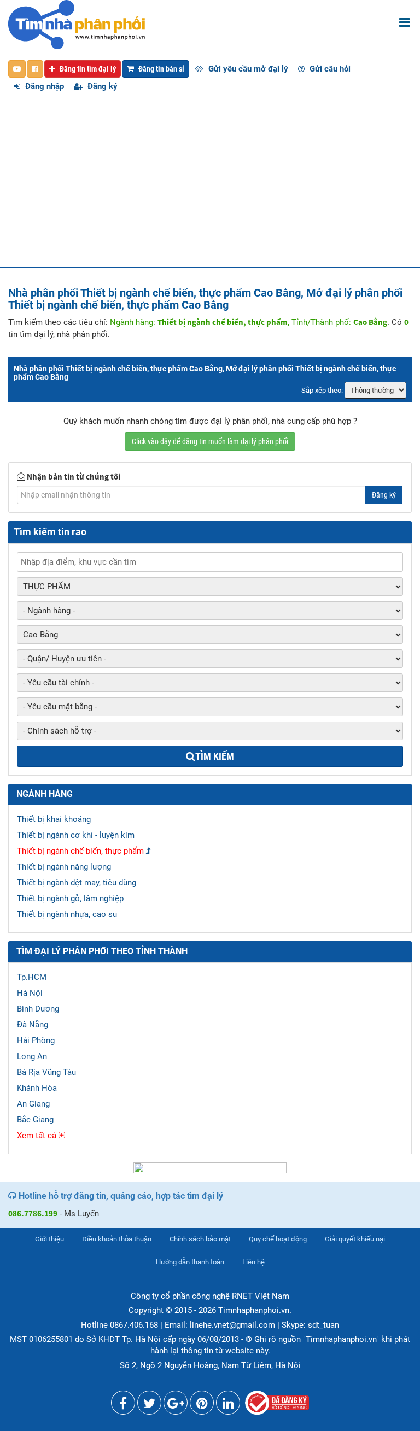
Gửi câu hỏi (329, 69)
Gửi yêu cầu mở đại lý (247, 69)
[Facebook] (123, 1405)
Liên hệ (253, 1262)
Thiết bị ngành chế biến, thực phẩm (80, 851)
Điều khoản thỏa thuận (116, 1239)
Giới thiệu (49, 1239)
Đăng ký (101, 86)
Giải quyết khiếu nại (355, 1239)
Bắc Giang (35, 1120)
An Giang (33, 1104)
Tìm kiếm (214, 756)
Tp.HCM (31, 977)
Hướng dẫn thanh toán (190, 1262)
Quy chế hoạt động (278, 1239)
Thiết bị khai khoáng (54, 819)
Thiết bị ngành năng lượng (64, 867)
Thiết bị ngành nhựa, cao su (67, 914)
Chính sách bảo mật (200, 1239)
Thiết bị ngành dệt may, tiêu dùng (76, 883)
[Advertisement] (210, 185)
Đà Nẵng (32, 1025)
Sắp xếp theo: (322, 390)
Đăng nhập (43, 86)
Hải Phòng (36, 1040)
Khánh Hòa (37, 1088)
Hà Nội (30, 993)
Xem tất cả (38, 1135)
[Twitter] (149, 1405)
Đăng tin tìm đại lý (87, 68)
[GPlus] (176, 1405)
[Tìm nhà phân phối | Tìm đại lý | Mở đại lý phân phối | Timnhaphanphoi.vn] (76, 24)
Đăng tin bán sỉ (160, 68)
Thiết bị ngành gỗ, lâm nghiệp (70, 898)
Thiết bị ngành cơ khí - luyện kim (76, 835)
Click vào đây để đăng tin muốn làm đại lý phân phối (210, 441)
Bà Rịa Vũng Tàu (46, 1072)
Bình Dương (38, 1009)
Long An (32, 1056)
